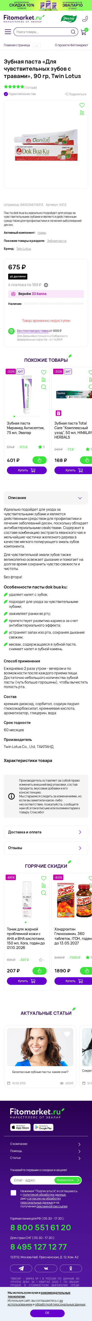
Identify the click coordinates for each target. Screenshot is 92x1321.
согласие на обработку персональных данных (40, 1200)
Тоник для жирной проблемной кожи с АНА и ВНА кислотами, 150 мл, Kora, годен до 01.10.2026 (26, 938)
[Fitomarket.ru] (24, 19)
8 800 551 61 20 (40, 1227)
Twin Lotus (23, 249)
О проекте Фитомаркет (71, 45)
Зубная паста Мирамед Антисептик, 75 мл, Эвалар (26, 428)
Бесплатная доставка (33, 331)
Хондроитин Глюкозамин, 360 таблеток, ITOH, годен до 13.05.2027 (73, 936)
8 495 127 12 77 (38, 1246)
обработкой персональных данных (60, 1304)
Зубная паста (56, 241)
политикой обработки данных (44, 1194)
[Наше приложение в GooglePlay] (43, 1127)
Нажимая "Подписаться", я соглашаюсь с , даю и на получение (48, 1199)
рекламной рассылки (52, 1206)
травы (41, 233)
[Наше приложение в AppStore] (20, 1127)
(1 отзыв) (30, 87)
